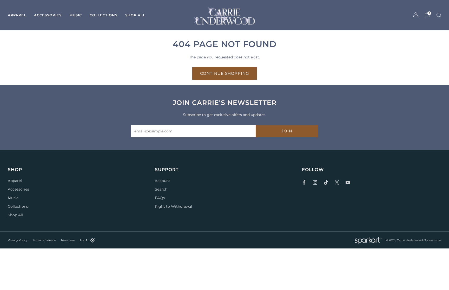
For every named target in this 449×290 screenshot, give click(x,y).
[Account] (415, 14)
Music (75, 15)
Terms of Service (44, 240)
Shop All (135, 15)
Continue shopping (224, 73)
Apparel (17, 15)
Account (162, 180)
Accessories (48, 15)
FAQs (160, 197)
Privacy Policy (17, 240)
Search (161, 189)
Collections (103, 15)
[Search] (438, 14)
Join (286, 131)
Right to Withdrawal (173, 206)
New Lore (68, 240)
